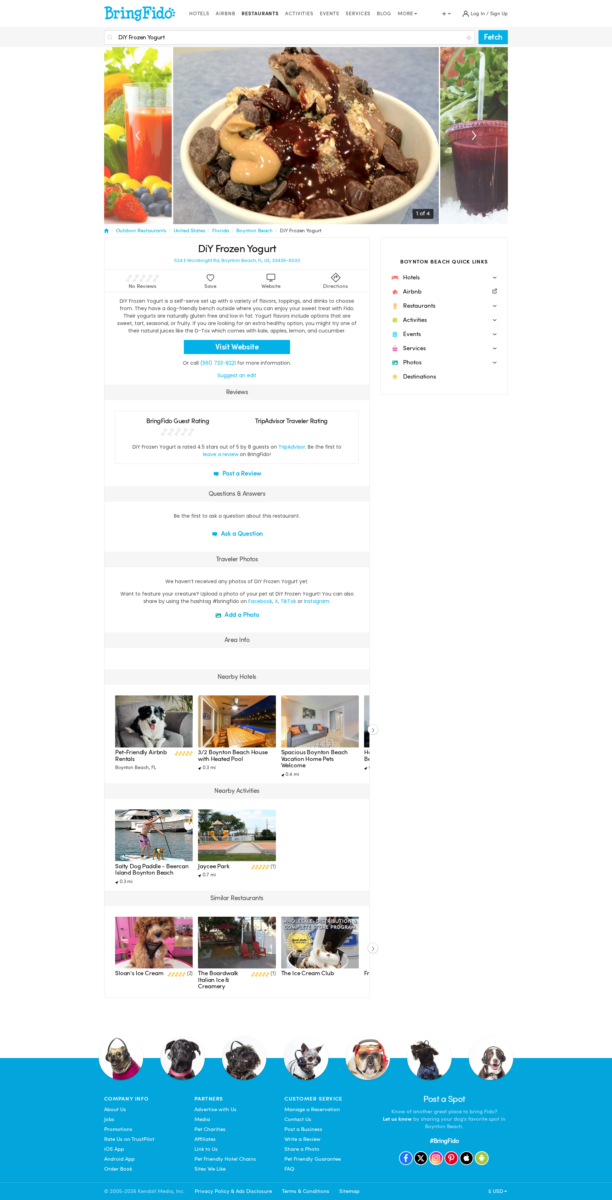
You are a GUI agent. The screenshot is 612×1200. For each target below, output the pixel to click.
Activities (299, 14)
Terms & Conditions (305, 1191)
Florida (220, 230)
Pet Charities (210, 1129)
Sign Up (499, 14)
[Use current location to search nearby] (469, 37)
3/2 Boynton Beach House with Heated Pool (232, 755)
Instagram (316, 601)
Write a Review (302, 1139)
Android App (119, 1158)
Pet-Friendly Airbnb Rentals (141, 755)
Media (202, 1119)
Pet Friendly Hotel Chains (225, 1158)
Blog (384, 14)
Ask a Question (241, 533)
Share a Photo (301, 1149)
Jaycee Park (213, 866)
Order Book (118, 1168)
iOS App (114, 1149)
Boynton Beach (254, 230)
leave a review (220, 454)
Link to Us (206, 1149)
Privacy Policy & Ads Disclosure (233, 1191)
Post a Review (241, 473)
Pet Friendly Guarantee (312, 1158)
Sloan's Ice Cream (139, 973)
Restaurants (260, 14)
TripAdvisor (291, 446)
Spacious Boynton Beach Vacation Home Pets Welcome (314, 759)
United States (189, 230)
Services (358, 14)
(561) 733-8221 (218, 362)
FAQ (289, 1168)
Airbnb (225, 14)
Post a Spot (444, 1098)
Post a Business (303, 1129)
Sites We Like (210, 1168)
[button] (444, 278)
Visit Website (237, 347)
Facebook (260, 601)
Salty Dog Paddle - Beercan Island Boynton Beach (152, 869)
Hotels (199, 14)
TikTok (288, 601)
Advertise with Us (215, 1109)
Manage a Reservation (312, 1109)
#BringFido (444, 1141)
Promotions (118, 1129)
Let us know (397, 1118)
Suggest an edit (236, 375)
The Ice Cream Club (307, 973)
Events (329, 14)
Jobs (109, 1119)
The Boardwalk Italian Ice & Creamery (218, 979)
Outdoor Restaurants (141, 230)
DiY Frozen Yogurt (301, 230)
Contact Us (297, 1119)
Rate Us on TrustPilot (129, 1139)
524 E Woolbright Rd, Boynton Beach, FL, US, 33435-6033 (237, 260)
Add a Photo (241, 614)
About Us (115, 1109)
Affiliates (205, 1139)
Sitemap (349, 1191)
